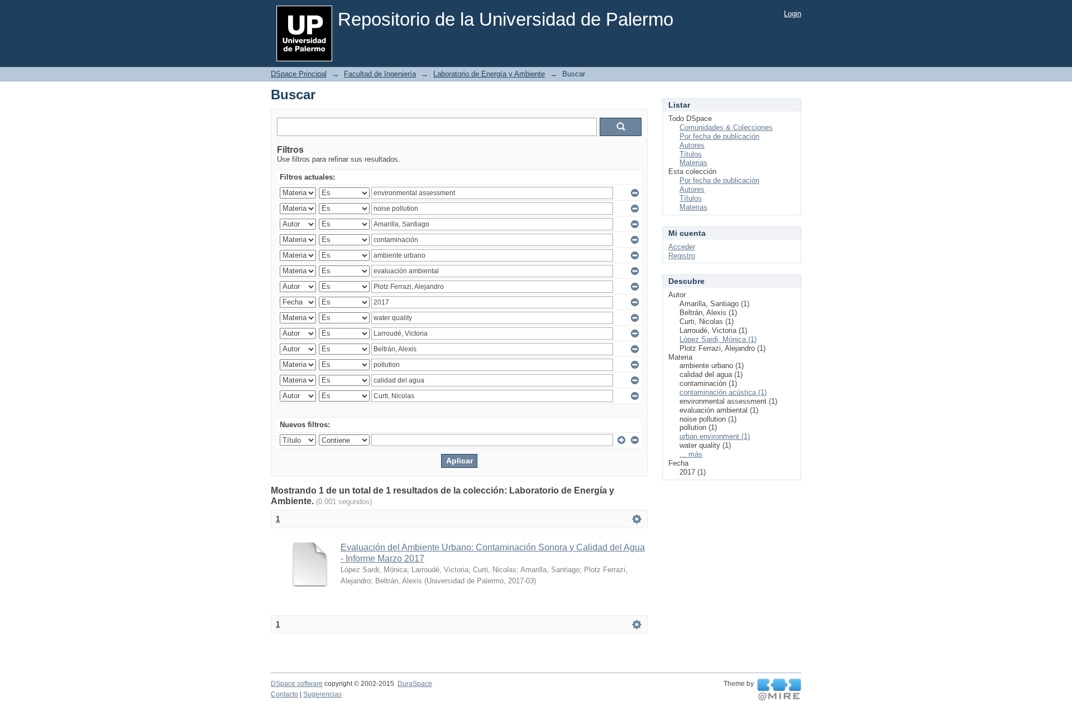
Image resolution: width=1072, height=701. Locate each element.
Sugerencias (322, 694)
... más (690, 454)
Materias (693, 162)
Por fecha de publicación (719, 136)
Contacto (284, 694)
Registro (681, 256)
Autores (692, 145)
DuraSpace (415, 684)
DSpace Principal (299, 74)
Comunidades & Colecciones (726, 127)
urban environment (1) (714, 436)
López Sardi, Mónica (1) (718, 339)
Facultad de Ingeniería (380, 74)
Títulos (690, 154)
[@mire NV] (779, 690)
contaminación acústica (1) (723, 392)
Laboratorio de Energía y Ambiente (489, 74)
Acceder (681, 247)
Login (792, 13)
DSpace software (297, 684)
